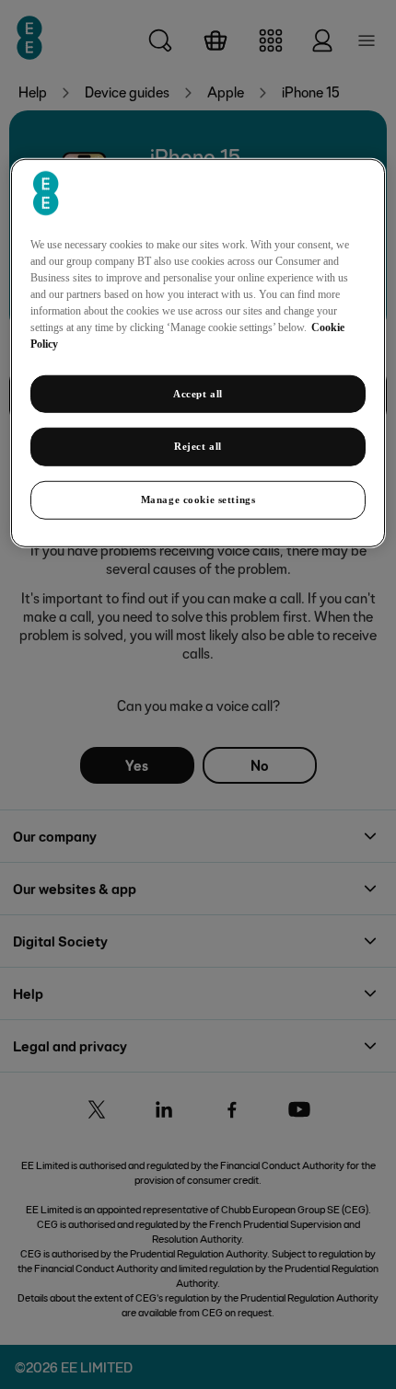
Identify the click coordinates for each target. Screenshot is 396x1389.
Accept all (198, 392)
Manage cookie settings (198, 499)
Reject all (198, 446)
